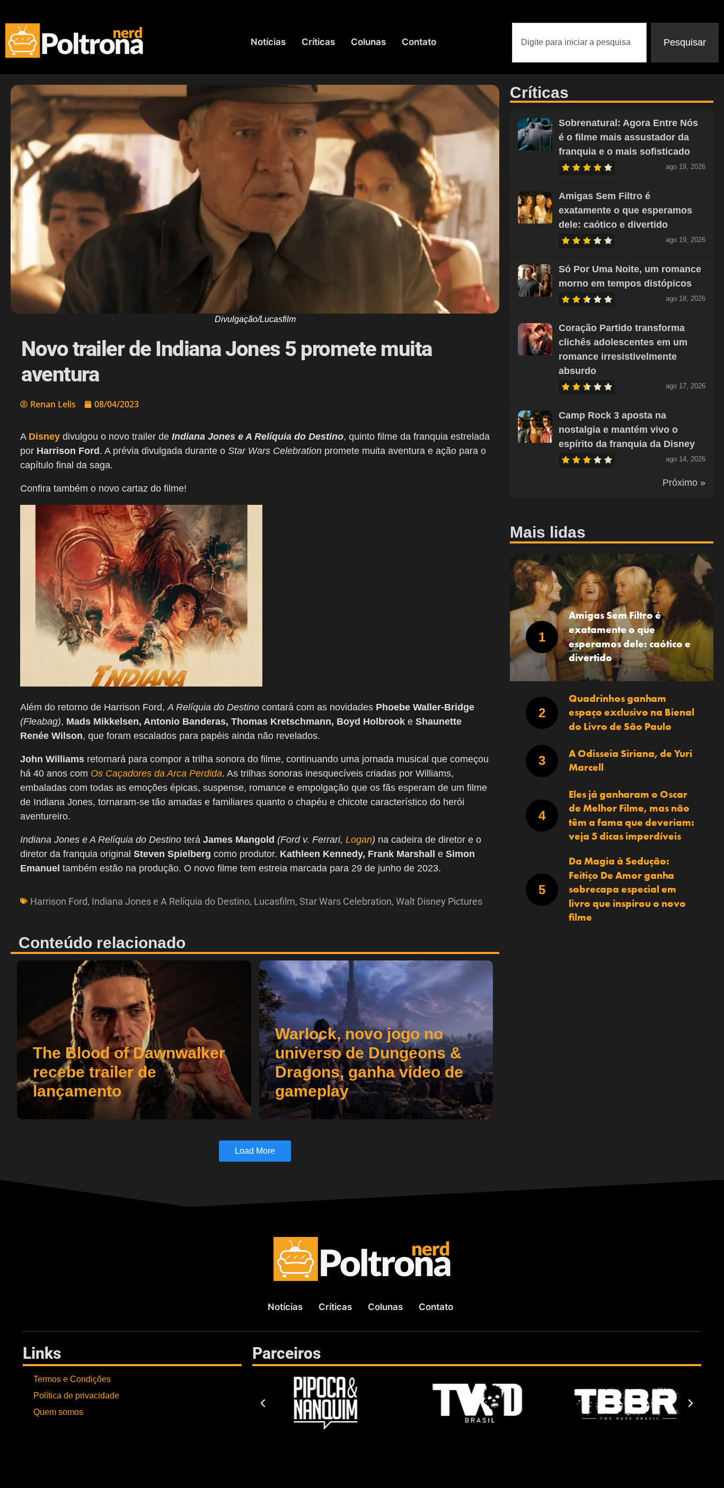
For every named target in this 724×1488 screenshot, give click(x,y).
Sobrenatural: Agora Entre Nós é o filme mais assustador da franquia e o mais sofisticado (628, 137)
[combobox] (579, 43)
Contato (419, 42)
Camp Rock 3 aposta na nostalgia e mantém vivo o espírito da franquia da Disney (627, 429)
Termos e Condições (72, 1379)
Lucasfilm (274, 901)
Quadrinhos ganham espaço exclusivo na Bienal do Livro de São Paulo (631, 712)
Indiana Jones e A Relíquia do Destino (171, 901)
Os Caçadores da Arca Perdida (156, 773)
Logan (359, 839)
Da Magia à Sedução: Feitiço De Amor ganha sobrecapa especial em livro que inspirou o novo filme (627, 889)
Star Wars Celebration (345, 901)
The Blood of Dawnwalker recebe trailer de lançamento (129, 1072)
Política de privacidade (76, 1395)
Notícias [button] (268, 42)
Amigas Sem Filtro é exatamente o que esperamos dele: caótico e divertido (625, 210)
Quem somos (58, 1411)
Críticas (318, 42)
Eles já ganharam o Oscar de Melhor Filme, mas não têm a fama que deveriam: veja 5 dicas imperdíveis (631, 815)
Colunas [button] (368, 42)
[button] (255, 598)
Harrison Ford (58, 901)
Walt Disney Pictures (439, 901)
